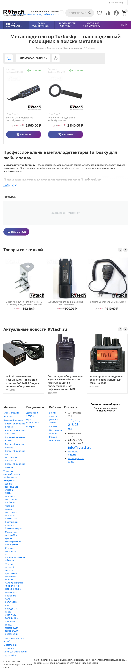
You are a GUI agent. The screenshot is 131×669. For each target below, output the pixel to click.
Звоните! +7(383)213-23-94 (45, 11)
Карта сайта (9, 655)
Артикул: (10, 69)
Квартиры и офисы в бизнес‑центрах (13, 525)
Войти (52, 412)
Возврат (30, 426)
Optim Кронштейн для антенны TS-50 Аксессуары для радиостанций (24, 303)
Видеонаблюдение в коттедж (15, 432)
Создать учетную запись (53, 419)
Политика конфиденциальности (15, 650)
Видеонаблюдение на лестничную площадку (15, 455)
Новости (7, 416)
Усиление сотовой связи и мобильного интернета (11, 475)
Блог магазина (11, 412)
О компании (10, 644)
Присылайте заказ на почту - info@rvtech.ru (36, 14)
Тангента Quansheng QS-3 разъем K (107, 302)
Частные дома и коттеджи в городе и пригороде (11, 512)
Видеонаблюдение (13, 420)
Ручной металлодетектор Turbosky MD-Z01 (19, 119)
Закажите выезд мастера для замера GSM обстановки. (11, 627)
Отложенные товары (56, 432)
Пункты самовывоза (32, 421)
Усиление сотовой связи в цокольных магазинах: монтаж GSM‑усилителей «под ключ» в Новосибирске (14, 576)
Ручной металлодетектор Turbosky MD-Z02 (61, 119)
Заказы (53, 426)
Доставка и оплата (32, 414)
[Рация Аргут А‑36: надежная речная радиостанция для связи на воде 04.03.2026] (107, 393)
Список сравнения (54, 438)
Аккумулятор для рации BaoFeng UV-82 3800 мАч (65, 303)
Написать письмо (73, 453)
